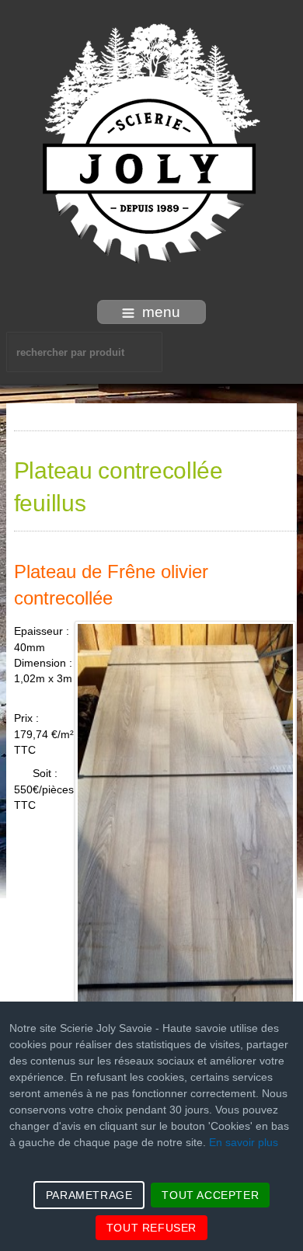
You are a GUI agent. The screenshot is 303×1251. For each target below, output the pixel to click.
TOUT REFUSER (151, 1227)
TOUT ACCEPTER (210, 1195)
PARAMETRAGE (89, 1195)
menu (161, 312)
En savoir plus (243, 1142)
